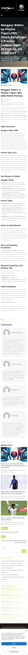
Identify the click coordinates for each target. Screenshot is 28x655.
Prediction (7, 56)
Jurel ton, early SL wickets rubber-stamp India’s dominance (13, 518)
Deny (14, 647)
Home (2, 56)
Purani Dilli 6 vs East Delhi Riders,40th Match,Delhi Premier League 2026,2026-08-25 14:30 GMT (14, 465)
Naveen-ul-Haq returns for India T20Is (10, 574)
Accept (14, 643)
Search (4, 547)
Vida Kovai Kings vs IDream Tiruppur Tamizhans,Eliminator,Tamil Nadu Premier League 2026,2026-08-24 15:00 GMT (13, 596)
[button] (26, 630)
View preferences (14, 651)
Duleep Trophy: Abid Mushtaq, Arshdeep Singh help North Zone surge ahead (13, 492)
